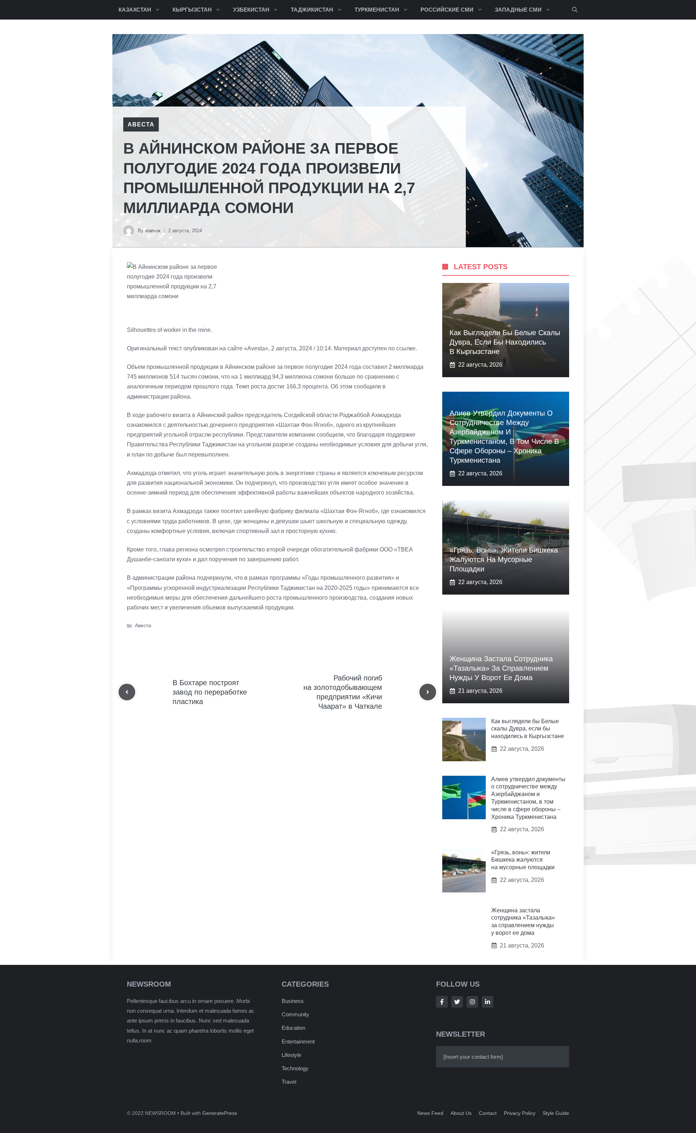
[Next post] (428, 692)
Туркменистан (377, 10)
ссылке (405, 348)
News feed (430, 1113)
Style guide (556, 1113)
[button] (575, 10)
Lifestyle (291, 1055)
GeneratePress (219, 1113)
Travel (289, 1082)
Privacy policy (519, 1113)
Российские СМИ (446, 10)
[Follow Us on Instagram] (472, 1002)
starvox (153, 230)
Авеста (141, 124)
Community (295, 1014)
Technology (295, 1068)
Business (293, 1001)
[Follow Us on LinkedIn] (487, 1002)
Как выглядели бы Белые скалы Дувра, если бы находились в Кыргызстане (505, 342)
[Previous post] (127, 692)
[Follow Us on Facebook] (442, 1002)
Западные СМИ (518, 10)
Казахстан (135, 10)
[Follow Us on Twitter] (457, 1002)
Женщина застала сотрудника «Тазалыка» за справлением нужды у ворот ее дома (501, 668)
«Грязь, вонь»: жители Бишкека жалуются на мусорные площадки (504, 559)
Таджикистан (312, 10)
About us (461, 1113)
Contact (488, 1113)
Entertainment (298, 1041)
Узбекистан (251, 10)
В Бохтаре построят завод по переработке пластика (210, 692)
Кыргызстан (192, 10)
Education (293, 1028)
